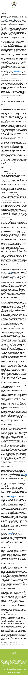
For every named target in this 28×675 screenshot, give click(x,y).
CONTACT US (14, 655)
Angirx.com (15, 19)
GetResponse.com (17, 71)
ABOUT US (14, 653)
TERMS (14, 652)
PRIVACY (14, 651)
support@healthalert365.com (15, 646)
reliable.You (24, 474)
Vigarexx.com (8, 19)
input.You (9, 272)
